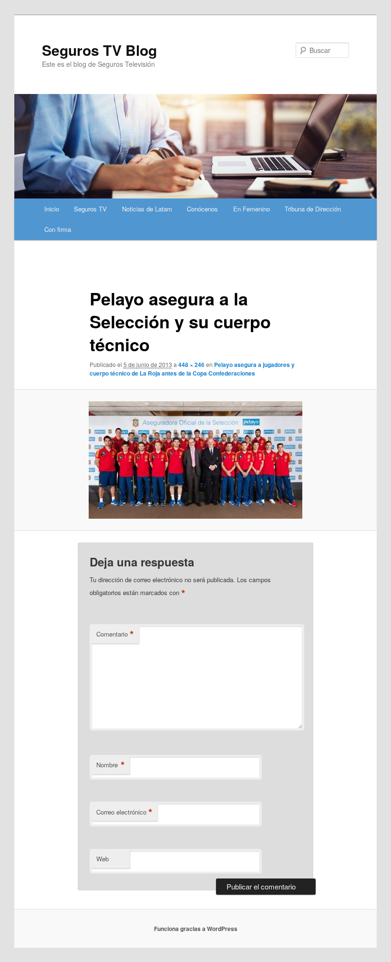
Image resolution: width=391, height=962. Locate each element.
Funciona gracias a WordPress (195, 928)
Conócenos (202, 208)
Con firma (57, 229)
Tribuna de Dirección (313, 208)
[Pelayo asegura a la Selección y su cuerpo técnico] (195, 460)
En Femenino (251, 208)
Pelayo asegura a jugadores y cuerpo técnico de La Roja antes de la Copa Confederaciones (192, 368)
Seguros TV (90, 208)
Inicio (51, 208)
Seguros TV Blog (99, 50)
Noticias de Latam (147, 208)
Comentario (115, 634)
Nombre (110, 765)
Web (102, 858)
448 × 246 (191, 364)
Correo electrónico (124, 812)
